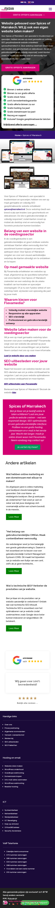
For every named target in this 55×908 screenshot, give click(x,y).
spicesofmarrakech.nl (14, 209)
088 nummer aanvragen (16, 865)
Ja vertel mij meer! (27, 447)
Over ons (8, 724)
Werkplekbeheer (11, 817)
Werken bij (9, 738)
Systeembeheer (11, 810)
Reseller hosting (11, 786)
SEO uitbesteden (12, 742)
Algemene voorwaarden (15, 731)
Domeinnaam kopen (13, 776)
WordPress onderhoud (14, 769)
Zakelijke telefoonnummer (17, 851)
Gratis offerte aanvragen (20, 68)
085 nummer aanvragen (16, 858)
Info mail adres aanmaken (16, 780)
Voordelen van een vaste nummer (20, 869)
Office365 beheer (12, 827)
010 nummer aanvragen (16, 872)
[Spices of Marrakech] (27, 163)
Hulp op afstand (11, 824)
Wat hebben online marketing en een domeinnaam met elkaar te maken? (25, 477)
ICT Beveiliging (11, 820)
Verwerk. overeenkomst (14, 735)
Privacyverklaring (12, 728)
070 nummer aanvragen (16, 855)
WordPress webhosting (14, 783)
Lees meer (14, 517)
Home (18, 135)
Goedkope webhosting (14, 773)
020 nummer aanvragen (16, 862)
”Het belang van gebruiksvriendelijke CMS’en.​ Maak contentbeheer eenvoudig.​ (25, 535)
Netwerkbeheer (11, 813)
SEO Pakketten (11, 745)
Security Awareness (13, 831)
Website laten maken (14, 766)
